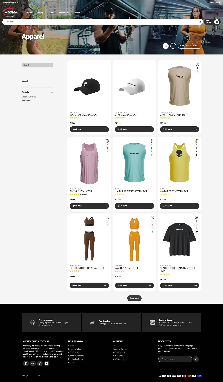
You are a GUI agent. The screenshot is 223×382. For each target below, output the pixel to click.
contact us (171, 325)
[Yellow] (152, 151)
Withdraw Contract (76, 356)
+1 (151, 158)
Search (71, 346)
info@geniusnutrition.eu (10, 2)
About (115, 346)
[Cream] (197, 228)
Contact (71, 362)
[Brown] (107, 218)
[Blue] (152, 141)
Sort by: (182, 46)
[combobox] (37, 65)
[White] (197, 71)
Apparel (24, 81)
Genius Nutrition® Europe (35, 376)
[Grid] (166, 46)
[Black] (197, 68)
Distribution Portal (75, 359)
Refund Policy (74, 352)
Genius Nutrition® (28, 97)
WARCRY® (25, 101)
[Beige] (197, 64)
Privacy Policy (119, 352)
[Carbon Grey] (197, 218)
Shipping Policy (74, 349)
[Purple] (152, 148)
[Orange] (152, 218)
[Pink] (107, 141)
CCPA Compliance (120, 359)
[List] (173, 46)
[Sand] (197, 221)
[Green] (152, 228)
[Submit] (196, 359)
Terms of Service (120, 349)
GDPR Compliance (120, 356)
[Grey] (107, 144)
